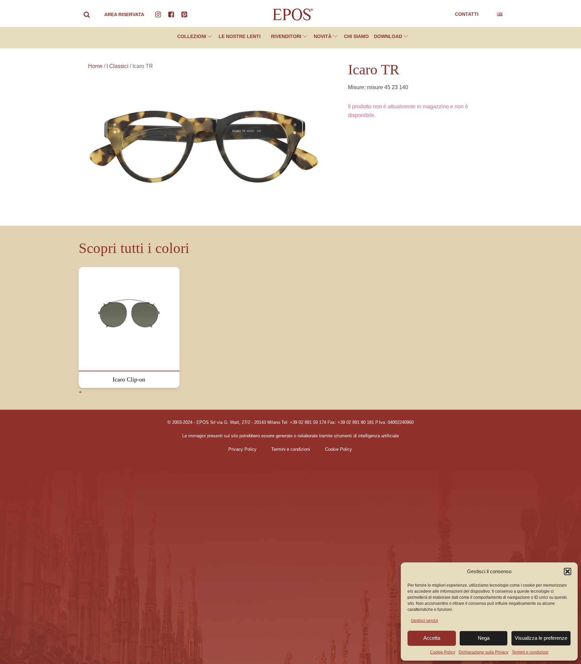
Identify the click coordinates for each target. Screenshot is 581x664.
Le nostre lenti (240, 36)
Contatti (466, 14)
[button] (567, 571)
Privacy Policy (242, 449)
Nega (484, 638)
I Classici (117, 66)
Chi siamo (356, 36)
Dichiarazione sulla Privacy (483, 652)
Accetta (431, 638)
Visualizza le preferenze (541, 638)
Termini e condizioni (530, 652)
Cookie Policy (442, 652)
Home (95, 66)
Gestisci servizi (424, 620)
